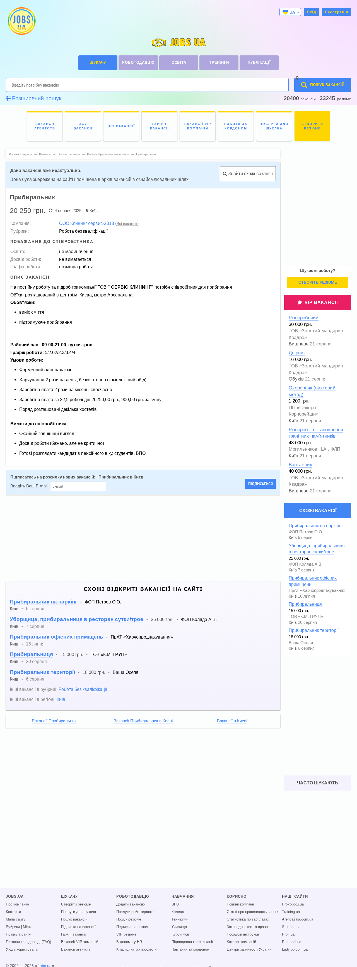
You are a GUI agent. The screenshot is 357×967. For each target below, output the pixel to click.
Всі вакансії (127, 223)
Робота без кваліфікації (83, 689)
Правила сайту (18, 934)
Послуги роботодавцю (135, 912)
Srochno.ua (291, 927)
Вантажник (300, 464)
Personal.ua (291, 942)
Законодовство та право (247, 927)
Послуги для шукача (78, 912)
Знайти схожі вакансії (250, 173)
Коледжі (178, 912)
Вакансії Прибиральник (54, 721)
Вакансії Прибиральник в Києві (143, 721)
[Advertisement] (139, 539)
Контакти (13, 912)
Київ (94, 210)
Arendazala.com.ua (297, 919)
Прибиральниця (31, 654)
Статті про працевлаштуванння (253, 912)
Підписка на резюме (133, 927)
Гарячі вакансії (73, 934)
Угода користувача (21, 949)
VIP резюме (126, 934)
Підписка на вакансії (78, 927)
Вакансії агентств (76, 949)
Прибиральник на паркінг (43, 602)
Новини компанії (240, 904)
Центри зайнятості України (249, 949)
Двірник (297, 352)
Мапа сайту (15, 919)
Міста (27, 927)
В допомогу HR (129, 942)
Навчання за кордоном (190, 949)
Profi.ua (288, 934)
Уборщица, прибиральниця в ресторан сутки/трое (76, 619)
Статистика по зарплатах (248, 919)
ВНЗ (175, 904)
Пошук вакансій (74, 919)
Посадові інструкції (243, 934)
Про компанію (17, 904)
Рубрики (13, 927)
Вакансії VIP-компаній (79, 942)
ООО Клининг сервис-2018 (86, 223)
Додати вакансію (130, 904)
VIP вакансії (321, 302)
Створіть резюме (317, 282)
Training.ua (291, 912)
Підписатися (260, 483)
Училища (179, 927)
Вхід (311, 12)
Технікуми (180, 919)
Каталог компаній (241, 942)
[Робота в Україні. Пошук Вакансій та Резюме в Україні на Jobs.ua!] (21, 21)
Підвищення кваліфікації (192, 942)
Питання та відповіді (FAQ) (28, 942)
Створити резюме (76, 904)
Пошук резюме (128, 919)
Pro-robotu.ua (293, 904)
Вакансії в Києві (232, 721)
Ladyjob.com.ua (295, 949)
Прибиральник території (42, 672)
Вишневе (298, 344)
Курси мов (180, 934)
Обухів (296, 379)
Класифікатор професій (136, 949)
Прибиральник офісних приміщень (56, 637)
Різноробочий (304, 317)
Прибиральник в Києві (121, 477)
